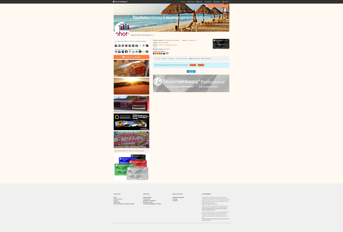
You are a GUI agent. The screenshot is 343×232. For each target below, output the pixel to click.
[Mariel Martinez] (140, 51)
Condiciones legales (178, 197)
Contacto (175, 200)
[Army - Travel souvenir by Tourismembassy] (131, 104)
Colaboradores (147, 197)
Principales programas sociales (152, 204)
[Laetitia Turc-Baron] (147, 51)
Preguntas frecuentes (149, 200)
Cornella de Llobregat (164, 45)
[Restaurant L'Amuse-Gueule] (143, 51)
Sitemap (175, 199)
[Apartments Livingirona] (129, 51)
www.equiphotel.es (191, 40)
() (218, 6)
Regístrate (217, 2)
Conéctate (208, 2)
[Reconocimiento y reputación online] (131, 167)
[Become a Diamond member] (191, 83)
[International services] (131, 121)
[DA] (116, 51)
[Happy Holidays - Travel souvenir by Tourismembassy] (131, 139)
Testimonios (146, 199)
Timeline (158, 58)
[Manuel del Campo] (126, 51)
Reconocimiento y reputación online (129, 151)
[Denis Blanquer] (119, 51)
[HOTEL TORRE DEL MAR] (133, 51)
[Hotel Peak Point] (122, 51)
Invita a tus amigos (132, 57)
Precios (183, 2)
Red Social (192, 2)
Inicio (115, 197)
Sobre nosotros (118, 199)
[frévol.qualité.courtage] (136, 51)
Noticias (200, 2)
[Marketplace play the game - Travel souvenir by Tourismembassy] (131, 68)
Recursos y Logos (148, 202)
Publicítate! (117, 202)
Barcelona (174, 45)
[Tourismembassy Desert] (131, 86)
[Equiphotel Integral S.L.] (122, 29)
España (155, 47)
